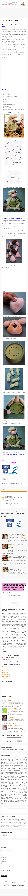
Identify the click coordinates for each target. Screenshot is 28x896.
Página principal (6, 870)
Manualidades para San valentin (14, 636)
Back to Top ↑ (14, 886)
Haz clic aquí (5, 452)
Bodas (24, 613)
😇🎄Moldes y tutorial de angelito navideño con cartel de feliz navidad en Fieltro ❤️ (17, 546)
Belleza (4, 857)
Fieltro (4, 619)
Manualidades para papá (18, 634)
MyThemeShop (12, 884)
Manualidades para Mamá (16, 631)
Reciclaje (23, 643)
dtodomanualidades (6, 676)
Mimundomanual (6, 670)
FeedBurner (17, 605)
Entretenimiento (22, 617)
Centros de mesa (11, 614)
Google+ (19, 483)
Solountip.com (15, 881)
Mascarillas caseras (20, 637)
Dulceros (16, 617)
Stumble (5, 485)
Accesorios (5, 613)
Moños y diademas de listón (19, 639)
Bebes (21, 613)
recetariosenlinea (6, 674)
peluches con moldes (15, 640)
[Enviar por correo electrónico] (2, 479)
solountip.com (14, 29)
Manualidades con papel (7, 624)
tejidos (7, 645)
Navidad (4, 863)
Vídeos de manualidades (13, 648)
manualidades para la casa (9, 630)
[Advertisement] (12, 13)
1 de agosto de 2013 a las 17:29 (12, 503)
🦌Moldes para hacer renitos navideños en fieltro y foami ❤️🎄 (17, 568)
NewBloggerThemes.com (10, 885)
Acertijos (10, 613)
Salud (3, 645)
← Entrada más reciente (6, 489)
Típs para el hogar (6, 866)
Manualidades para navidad (10, 633)
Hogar (3, 853)
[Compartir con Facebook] (7, 479)
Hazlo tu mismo (13, 621)
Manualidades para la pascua (8, 781)
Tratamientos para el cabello (21, 800)
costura (17, 615)
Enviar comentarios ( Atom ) (13, 511)
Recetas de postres (7, 643)
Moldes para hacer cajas (7, 639)
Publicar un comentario (7, 504)
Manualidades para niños (19, 784)
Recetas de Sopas (17, 643)
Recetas (4, 642)
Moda (25, 637)
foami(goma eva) (22, 619)
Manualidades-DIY (6, 850)
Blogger (19, 661)
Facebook (5, 483)
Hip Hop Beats (20, 885)
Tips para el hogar (17, 799)
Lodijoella (4, 678)
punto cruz (23, 640)
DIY (12, 618)
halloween (4, 621)
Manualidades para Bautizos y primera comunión (14, 626)
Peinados (8, 640)
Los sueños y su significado (13, 770)
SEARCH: (4, 810)
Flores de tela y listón (12, 619)
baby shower (16, 613)
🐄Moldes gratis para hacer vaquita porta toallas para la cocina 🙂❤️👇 (16, 535)
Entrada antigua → (22, 489)
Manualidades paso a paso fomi (9, 637)
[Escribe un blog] (4, 479)
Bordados (4, 614)
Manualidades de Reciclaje (19, 624)
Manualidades (5, 672)
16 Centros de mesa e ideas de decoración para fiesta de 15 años (15, 726)
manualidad (17, 34)
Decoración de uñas (13, 616)
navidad (4, 640)
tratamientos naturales (12, 646)
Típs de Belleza (14, 645)
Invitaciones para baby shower (15, 708)
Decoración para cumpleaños (8, 763)
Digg (11, 485)
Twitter (13, 483)
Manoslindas (5, 666)
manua (12, 622)
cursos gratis (23, 614)
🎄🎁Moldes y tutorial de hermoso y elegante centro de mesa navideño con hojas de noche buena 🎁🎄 (17, 557)
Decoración (5, 616)
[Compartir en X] (5, 479)
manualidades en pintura (9, 625)
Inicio (15, 489)
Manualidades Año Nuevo (20, 622)
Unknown (7, 496)
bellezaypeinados (6, 668)
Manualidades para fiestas (18, 628)
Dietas (9, 617)
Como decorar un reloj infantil (10, 20)
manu (9, 622)
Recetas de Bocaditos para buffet (16, 641)
